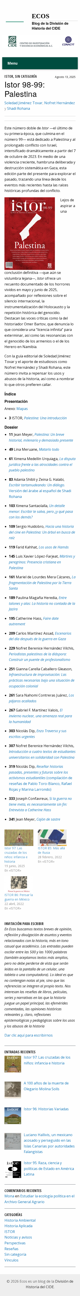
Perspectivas (15, 1243)
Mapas (22, 408)
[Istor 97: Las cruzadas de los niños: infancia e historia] (18, 837)
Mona (9, 1196)
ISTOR (8, 76)
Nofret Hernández (59, 102)
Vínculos (11, 1260)
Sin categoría (26, 76)
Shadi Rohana (18, 108)
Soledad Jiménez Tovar (23, 102)
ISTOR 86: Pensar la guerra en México (18, 897)
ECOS (40, 16)
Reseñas (11, 1248)
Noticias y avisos (18, 1237)
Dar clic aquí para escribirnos (28, 1035)
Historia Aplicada (18, 1225)
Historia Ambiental (20, 1220)
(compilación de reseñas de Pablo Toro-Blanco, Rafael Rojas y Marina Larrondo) (40, 778)
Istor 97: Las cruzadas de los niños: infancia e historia (16, 855)
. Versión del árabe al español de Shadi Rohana (40, 491)
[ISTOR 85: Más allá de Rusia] (52, 837)
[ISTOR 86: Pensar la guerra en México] (18, 884)
